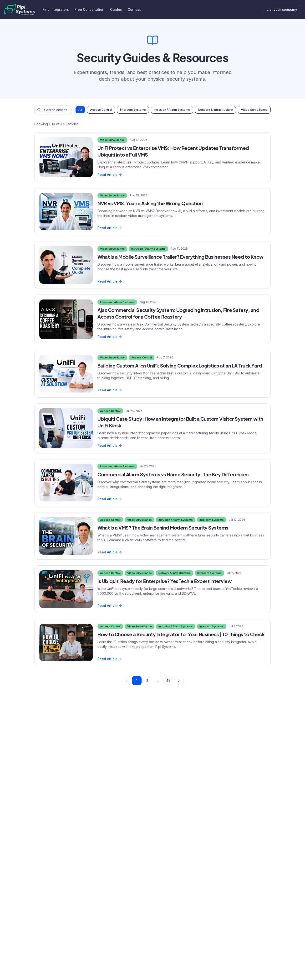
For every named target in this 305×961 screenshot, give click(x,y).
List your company (282, 9)
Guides (116, 9)
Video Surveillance (254, 109)
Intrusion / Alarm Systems (172, 109)
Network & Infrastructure (215, 109)
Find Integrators (55, 9)
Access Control (101, 109)
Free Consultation (89, 9)
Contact (134, 9)
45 (168, 680)
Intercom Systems (133, 109)
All (80, 109)
